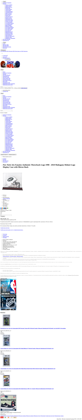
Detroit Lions (7, 15)
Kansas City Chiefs (9, 21)
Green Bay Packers (9, 16)
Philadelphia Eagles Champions (9, 83)
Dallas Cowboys (8, 13)
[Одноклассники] (2, 208)
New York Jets (8, 30)
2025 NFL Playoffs (6, 39)
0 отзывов (4, 196)
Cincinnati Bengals (8, 11)
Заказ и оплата (6, 236)
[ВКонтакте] (1, 208)
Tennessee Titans (8, 37)
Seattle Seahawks (8, 35)
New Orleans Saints (9, 28)
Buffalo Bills (7, 8)
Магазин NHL (6, 44)
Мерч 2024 (5, 81)
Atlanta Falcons (8, 5)
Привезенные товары (59, 415)
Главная (4, 158)
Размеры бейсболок (6, 256)
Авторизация (8, 59)
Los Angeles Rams (8, 24)
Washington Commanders (10, 38)
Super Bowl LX (6, 40)
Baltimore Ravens (8, 7)
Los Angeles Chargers (9, 23)
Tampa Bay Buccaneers (9, 36)
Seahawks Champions (7, 2)
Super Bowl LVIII (6, 82)
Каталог (4, 3)
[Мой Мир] (3, 208)
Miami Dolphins (8, 25)
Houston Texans (8, 17)
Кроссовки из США (7, 46)
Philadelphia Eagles (9, 31)
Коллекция (5, 161)
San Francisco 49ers (9, 33)
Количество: (3, 211)
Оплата (4, 415)
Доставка (5, 237)
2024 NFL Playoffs (6, 79)
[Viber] (6, 208)
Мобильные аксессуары (8, 84)
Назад (4, 1)
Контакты (5, 47)
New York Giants (8, 29)
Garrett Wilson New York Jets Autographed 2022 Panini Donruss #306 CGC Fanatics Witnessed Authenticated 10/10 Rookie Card (27, 388)
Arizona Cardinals (8, 4)
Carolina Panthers (8, 9)
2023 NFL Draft (6, 77)
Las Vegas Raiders (8, 22)
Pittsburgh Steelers (8, 32)
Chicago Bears (8, 10)
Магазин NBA (6, 45)
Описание (5, 234)
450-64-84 (24, 88)
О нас (4, 43)
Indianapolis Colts (8, 18)
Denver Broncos (8, 14)
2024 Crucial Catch (6, 78)
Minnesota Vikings (8, 26)
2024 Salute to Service (7, 80)
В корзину (3, 216)
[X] (5, 208)
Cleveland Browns (8, 12)
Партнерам (43, 415)
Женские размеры (20, 256)
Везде (4, 71)
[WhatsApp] (7, 208)
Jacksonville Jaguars (9, 19)
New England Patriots (9, 27)
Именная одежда (37, 415)
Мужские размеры (13, 256)
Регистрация (7, 60)
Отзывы (5, 235)
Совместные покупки (50, 415)
